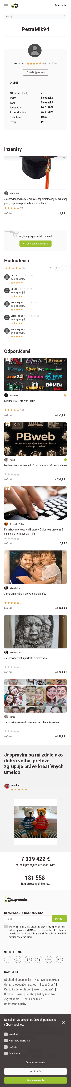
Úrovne (8, 994)
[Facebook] (7, 959)
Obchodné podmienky (17, 979)
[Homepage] (23, 5)
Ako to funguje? (44, 989)
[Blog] (48, 959)
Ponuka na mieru (33, 999)
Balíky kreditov (46, 994)
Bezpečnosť (47, 984)
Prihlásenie (60, 5)
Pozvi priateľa (25, 994)
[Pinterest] (28, 959)
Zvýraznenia (11, 999)
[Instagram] (59, 959)
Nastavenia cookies (47, 979)
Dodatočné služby (15, 1004)
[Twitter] (17, 959)
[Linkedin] (38, 959)
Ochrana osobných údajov (20, 984)
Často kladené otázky (17, 989)
